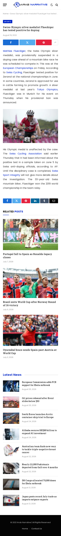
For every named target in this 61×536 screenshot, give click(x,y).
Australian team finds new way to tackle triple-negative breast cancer (39, 449)
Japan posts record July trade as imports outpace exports (39, 498)
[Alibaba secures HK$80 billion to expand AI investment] (11, 434)
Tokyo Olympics (47, 89)
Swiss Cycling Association (25, 153)
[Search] (56, 4)
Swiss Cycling (14, 72)
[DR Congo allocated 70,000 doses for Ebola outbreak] (11, 484)
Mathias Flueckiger (14, 51)
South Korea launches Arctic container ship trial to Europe (38, 416)
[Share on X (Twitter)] (27, 42)
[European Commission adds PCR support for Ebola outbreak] (11, 386)
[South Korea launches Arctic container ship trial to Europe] (11, 418)
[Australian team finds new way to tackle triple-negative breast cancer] (11, 450)
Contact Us (36, 528)
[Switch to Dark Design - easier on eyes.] (52, 5)
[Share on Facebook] (11, 42)
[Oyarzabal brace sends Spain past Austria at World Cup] (30, 330)
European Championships (18, 68)
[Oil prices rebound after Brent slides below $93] (11, 402)
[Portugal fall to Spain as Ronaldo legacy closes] (30, 234)
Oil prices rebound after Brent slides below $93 (38, 400)
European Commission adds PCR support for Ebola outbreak (39, 383)
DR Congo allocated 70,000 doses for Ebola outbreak (39, 482)
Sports (7, 21)
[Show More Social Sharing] (55, 42)
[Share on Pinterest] (44, 42)
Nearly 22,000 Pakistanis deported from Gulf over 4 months (40, 466)
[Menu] (5, 4)
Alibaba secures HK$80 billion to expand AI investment (39, 432)
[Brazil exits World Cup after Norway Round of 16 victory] (30, 282)
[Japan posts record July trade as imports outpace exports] (11, 500)
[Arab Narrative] (30, 5)
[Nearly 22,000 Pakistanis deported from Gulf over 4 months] (11, 468)
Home (5, 13)
